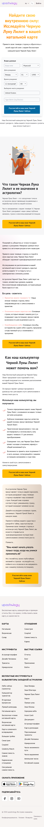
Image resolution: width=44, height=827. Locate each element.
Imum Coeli (28, 715)
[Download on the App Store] (9, 784)
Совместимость (30, 637)
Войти (38, 3)
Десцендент (29, 719)
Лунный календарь (9, 707)
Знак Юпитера (30, 690)
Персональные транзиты (30, 733)
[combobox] (22, 92)
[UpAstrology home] (9, 3)
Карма (27, 641)
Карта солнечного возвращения (9, 730)
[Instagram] (12, 798)
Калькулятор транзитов (7, 694)
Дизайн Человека (9, 659)
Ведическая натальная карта (8, 723)
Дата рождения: (10, 70)
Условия (21, 818)
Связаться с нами (38, 817)
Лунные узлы (29, 702)
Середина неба (30, 711)
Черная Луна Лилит (32, 694)
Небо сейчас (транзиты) (7, 687)
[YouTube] (19, 798)
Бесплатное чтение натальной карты (9, 716)
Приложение (29, 663)
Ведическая (6, 633)
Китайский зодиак (31, 763)
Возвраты (29, 818)
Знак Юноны (29, 707)
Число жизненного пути (31, 748)
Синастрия (28, 629)
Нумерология (7, 667)
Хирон (26, 698)
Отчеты (27, 654)
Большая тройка (8, 736)
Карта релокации (31, 728)
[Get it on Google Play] (26, 784)
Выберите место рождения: (14, 88)
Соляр (4, 637)
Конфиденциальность (9, 818)
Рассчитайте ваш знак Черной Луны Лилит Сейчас (22, 109)
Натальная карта (8, 711)
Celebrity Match (8, 749)
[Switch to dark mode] (32, 3)
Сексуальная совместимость (8, 768)
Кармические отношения (7, 761)
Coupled (27, 633)
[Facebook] (5, 798)
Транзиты (6, 663)
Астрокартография (9, 654)
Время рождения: (10, 79)
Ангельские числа (31, 758)
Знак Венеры (29, 686)
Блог (26, 659)
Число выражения (31, 754)
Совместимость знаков (8, 754)
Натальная (6, 629)
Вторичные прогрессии (6, 701)
